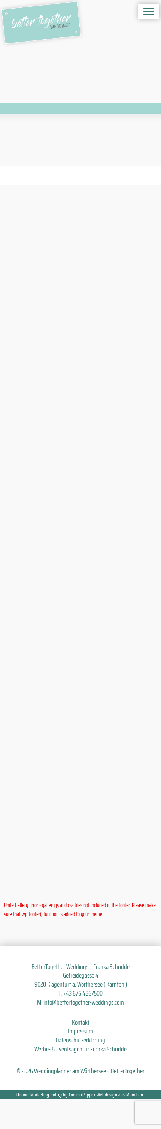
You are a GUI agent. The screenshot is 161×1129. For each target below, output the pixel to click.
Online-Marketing (32, 1095)
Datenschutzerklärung (80, 1040)
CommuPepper (82, 1095)
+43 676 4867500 (83, 993)
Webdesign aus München (120, 1095)
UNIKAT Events (56, 517)
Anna (85, 517)
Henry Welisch (51, 487)
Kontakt (80, 1022)
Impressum (80, 1031)
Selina (106, 517)
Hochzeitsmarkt (36, 745)
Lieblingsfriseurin (59, 502)
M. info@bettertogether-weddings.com (80, 1002)
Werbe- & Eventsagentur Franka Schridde (80, 1049)
